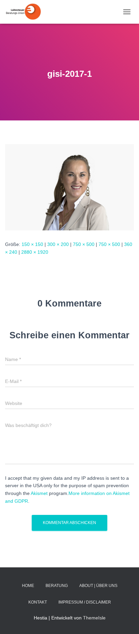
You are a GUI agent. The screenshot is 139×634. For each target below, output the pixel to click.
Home (28, 585)
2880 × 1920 (34, 252)
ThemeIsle (94, 617)
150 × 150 (32, 244)
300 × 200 (58, 244)
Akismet (39, 493)
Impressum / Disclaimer (84, 602)
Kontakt (37, 602)
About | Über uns (98, 585)
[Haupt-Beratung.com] (25, 11)
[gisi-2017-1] (69, 186)
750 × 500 (83, 244)
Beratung (57, 585)
